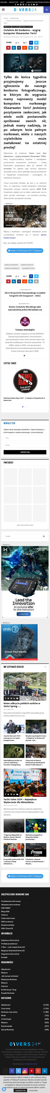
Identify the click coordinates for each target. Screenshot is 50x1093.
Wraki (3, 1016)
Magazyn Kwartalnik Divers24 (38, 2)
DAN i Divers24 (7, 928)
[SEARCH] (43, 536)
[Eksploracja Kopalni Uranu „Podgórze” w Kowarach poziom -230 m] (36, 726)
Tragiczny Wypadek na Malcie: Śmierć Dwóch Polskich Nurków (12, 837)
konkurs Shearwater (12, 268)
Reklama (3, 2)
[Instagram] (25, 1070)
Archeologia (6, 1019)
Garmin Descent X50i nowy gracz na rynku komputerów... (12, 738)
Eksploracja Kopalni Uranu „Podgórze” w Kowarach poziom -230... (36, 738)
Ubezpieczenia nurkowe (10, 905)
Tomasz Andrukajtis (12, 37)
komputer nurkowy (11, 265)
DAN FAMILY (5, 908)
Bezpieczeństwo (7, 925)
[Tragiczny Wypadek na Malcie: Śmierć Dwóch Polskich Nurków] (14, 826)
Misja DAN (5, 912)
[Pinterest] (31, 1070)
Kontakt (4, 957)
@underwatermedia (25, 525)
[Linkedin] (44, 1070)
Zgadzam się (20, 1090)
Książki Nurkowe (7, 993)
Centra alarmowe (8, 918)
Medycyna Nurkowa (9, 979)
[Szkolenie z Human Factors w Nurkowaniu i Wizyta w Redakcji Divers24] (36, 850)
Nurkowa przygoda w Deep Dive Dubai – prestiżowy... (34, 837)
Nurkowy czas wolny (26, 26)
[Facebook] (12, 1070)
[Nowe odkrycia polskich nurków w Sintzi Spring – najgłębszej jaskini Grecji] (25, 686)
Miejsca (4, 973)
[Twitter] (18, 1070)
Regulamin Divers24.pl (10, 954)
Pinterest (8, 462)
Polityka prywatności (9, 944)
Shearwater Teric (28, 268)
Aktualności (7, 26)
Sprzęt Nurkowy (7, 1030)
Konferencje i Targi (8, 990)
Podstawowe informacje (11, 901)
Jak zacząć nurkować (9, 976)
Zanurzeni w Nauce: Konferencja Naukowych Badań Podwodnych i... (35, 762)
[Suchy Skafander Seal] (25, 227)
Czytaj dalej (33, 1090)
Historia (4, 915)
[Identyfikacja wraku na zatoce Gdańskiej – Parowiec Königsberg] (14, 751)
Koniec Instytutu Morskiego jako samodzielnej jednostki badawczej (25, 308)
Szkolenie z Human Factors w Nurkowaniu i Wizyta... (35, 861)
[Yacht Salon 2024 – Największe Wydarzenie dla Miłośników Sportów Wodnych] (25, 783)
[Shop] (13, 4)
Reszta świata (6, 1026)
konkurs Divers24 (27, 265)
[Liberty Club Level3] (19, 660)
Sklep (22, 2)
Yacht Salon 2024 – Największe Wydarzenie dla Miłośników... (20, 800)
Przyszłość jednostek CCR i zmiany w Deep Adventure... (14, 861)
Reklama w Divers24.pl (10, 940)
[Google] (38, 1070)
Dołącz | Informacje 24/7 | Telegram (26, 250)
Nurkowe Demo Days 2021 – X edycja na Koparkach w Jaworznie (24, 399)
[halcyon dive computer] (25, 618)
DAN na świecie (7, 922)
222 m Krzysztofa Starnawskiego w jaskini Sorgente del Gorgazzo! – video (25, 294)
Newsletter (13, 2)
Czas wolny (15, 26)
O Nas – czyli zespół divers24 (13, 947)
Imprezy (4, 986)
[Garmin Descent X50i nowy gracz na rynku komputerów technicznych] (14, 726)
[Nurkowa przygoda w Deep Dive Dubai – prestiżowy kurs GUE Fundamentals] (36, 826)
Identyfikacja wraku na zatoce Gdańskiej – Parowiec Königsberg (13, 762)
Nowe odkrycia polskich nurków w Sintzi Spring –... (22, 704)
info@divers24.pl (30, 1064)
